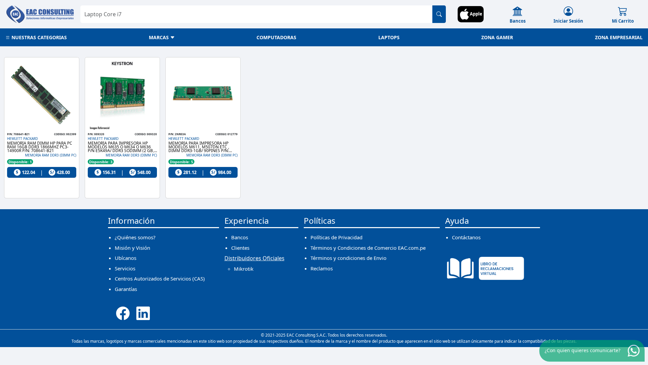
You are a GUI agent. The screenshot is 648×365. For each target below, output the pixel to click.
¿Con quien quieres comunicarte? (582, 350)
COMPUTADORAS (276, 37)
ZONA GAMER (497, 37)
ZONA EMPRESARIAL (619, 37)
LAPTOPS (389, 37)
